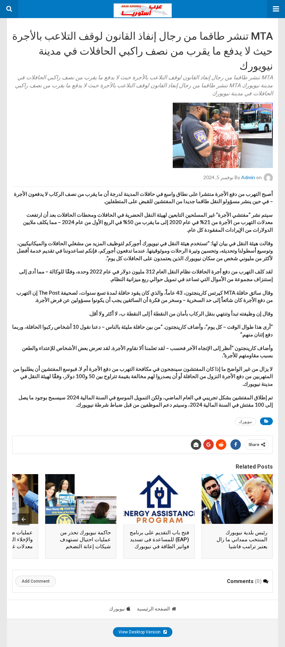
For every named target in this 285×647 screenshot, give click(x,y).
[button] (276, 9)
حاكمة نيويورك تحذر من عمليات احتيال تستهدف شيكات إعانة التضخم (85, 539)
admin (248, 177)
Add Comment (36, 581)
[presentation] (24, 519)
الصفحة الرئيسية (153, 609)
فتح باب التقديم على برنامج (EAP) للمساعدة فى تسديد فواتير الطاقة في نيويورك (159, 539)
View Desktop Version (140, 632)
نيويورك (245, 421)
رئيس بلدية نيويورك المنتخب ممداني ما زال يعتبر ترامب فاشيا (242, 539)
